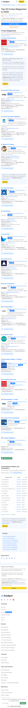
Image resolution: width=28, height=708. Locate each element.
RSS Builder (4, 680)
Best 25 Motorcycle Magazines (10, 549)
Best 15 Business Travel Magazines (11, 542)
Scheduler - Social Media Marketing (10, 682)
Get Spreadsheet (17, 472)
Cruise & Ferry (14, 269)
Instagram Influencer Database (8, 645)
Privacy (3, 617)
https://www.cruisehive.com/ (19, 236)
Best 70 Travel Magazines (9, 538)
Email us (5, 83)
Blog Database (4, 629)
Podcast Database (5, 632)
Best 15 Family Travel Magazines (11, 547)
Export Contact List (22, 4)
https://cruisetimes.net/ (17, 213)
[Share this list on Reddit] (12, 16)
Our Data (3, 609)
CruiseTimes (14, 221)
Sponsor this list (14, 27)
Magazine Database (6, 635)
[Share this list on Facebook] (5, 16)
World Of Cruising (15, 157)
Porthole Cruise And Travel (17, 100)
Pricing (21, 1)
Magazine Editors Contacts (9, 4)
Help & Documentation (6, 692)
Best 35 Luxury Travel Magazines (11, 540)
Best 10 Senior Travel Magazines (10, 545)
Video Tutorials (4, 690)
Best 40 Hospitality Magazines (10, 543)
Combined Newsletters (6, 672)
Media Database (5, 662)
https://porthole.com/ (17, 92)
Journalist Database (6, 637)
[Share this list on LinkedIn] (10, 16)
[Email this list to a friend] (15, 16)
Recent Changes (5, 695)
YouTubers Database (6, 640)
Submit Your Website (14, 24)
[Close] (27, 697)
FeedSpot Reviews (5, 614)
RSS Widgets (4, 675)
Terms (2, 620)
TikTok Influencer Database (7, 650)
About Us (3, 607)
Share (2, 15)
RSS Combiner (4, 677)
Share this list (5, 555)
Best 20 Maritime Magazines (10, 536)
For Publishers (4, 657)
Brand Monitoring (5, 670)
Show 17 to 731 (7, 458)
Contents (21, 13)
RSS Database (4, 627)
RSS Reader (4, 660)
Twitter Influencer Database (8, 647)
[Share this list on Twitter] (8, 16)
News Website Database (7, 642)
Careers (6, 612)
